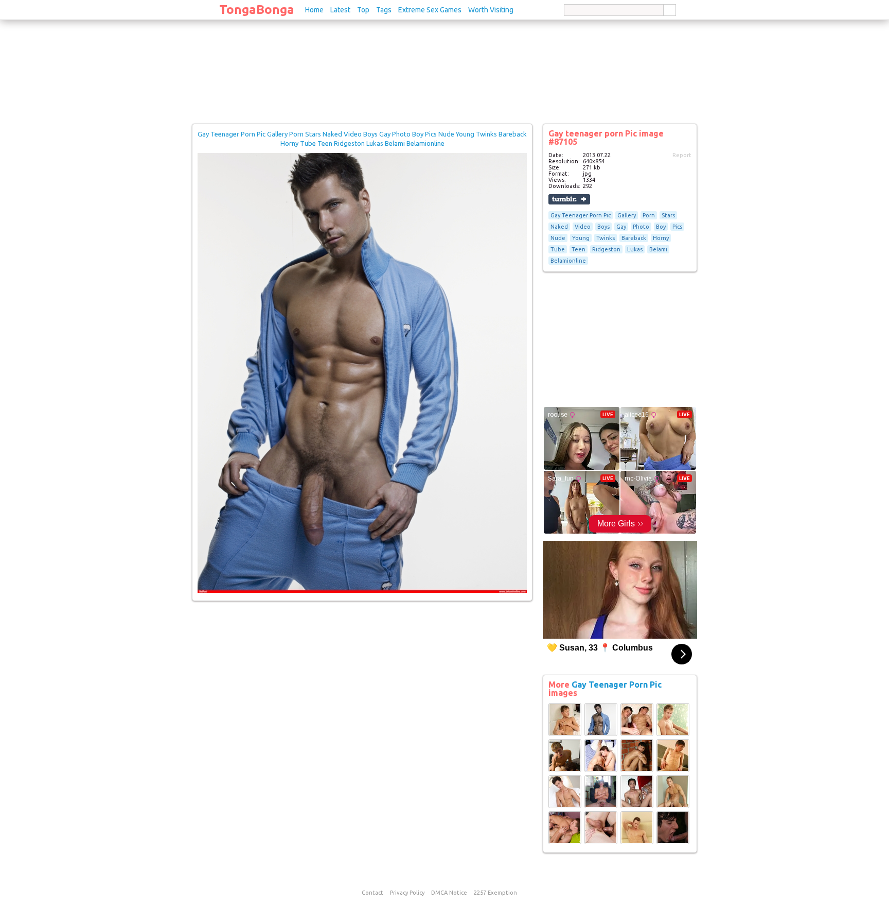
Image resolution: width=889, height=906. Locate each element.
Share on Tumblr (569, 199)
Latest (340, 10)
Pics (677, 227)
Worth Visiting (490, 10)
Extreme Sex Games (429, 10)
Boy (661, 227)
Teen (578, 249)
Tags (384, 10)
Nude (557, 238)
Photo (641, 227)
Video (583, 227)
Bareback (633, 238)
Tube (557, 249)
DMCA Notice (449, 893)
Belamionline (568, 261)
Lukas (635, 249)
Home (314, 10)
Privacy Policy (407, 893)
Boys (603, 227)
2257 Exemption (495, 893)
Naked (559, 227)
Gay (621, 227)
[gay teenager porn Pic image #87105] (362, 591)
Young (581, 238)
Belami (658, 249)
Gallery (626, 215)
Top (363, 10)
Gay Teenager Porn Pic (580, 215)
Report (681, 155)
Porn (649, 215)
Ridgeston (606, 249)
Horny (661, 238)
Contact (372, 893)
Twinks (605, 238)
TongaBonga (256, 9)
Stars (668, 215)
